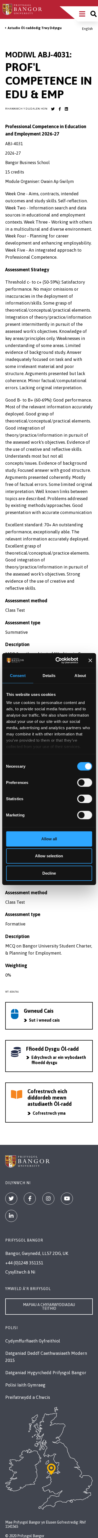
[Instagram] (48, 1199)
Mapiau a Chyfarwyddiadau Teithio (49, 1306)
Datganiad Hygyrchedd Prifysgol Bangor (45, 1372)
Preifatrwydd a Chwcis (27, 1397)
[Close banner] (90, 660)
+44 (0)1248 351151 (24, 1262)
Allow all (49, 838)
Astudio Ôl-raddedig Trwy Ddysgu (35, 28)
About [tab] (80, 675)
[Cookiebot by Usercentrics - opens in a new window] (58, 660)
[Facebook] (30, 1199)
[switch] (84, 782)
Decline (49, 873)
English (87, 28)
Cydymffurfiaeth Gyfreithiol (32, 1341)
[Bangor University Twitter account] (53, 109)
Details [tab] (49, 675)
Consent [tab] (18, 675)
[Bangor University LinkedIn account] (66, 109)
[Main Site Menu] (82, 13)
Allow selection (49, 856)
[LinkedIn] (11, 1216)
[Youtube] (67, 1199)
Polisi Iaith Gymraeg (25, 1385)
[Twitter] (11, 1199)
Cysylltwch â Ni (20, 1272)
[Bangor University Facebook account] (59, 109)
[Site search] (93, 13)
